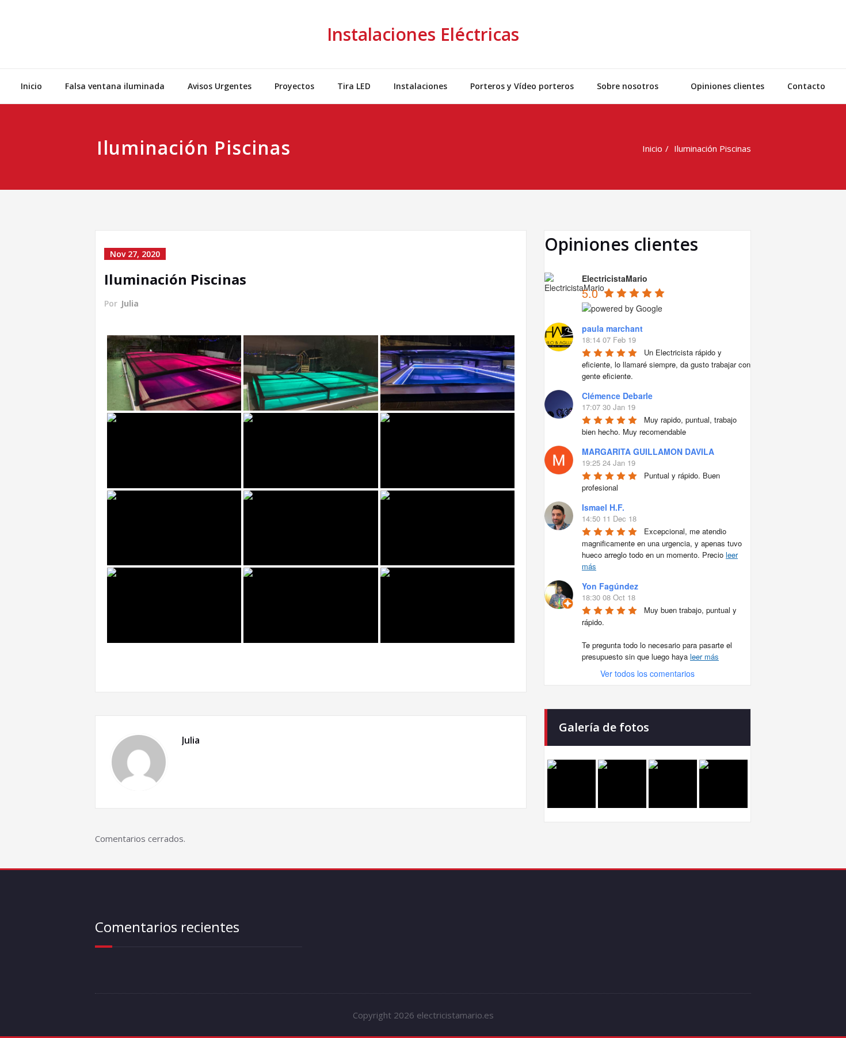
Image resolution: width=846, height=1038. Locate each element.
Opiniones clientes (727, 86)
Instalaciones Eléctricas (423, 34)
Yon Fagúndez (610, 586)
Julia (130, 303)
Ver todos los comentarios (647, 673)
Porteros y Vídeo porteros (522, 86)
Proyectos (294, 86)
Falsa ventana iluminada (115, 86)
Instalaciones (420, 86)
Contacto (806, 86)
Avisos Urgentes (219, 86)
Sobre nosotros (627, 86)
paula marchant (612, 328)
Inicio (31, 86)
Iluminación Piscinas (712, 148)
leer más (704, 656)
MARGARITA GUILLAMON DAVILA (648, 451)
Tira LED (354, 86)
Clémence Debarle (617, 395)
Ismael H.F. (603, 507)
